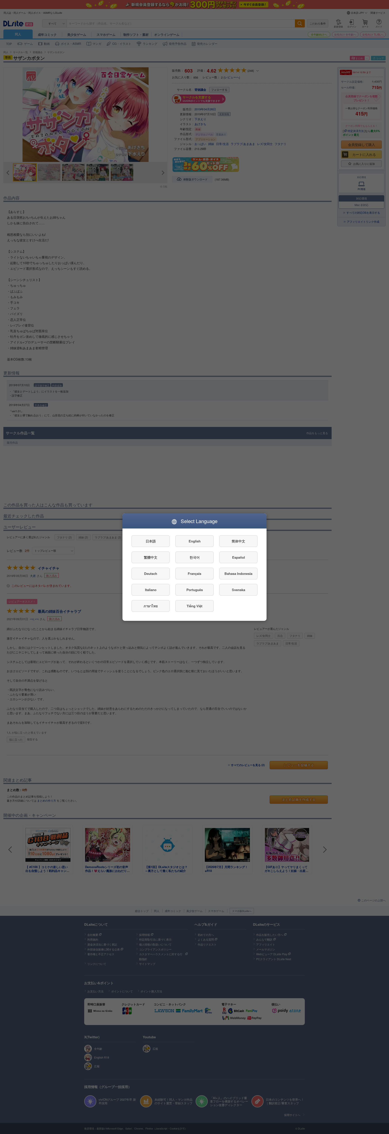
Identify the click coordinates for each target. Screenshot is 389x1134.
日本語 (151, 540)
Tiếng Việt (194, 605)
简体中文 (238, 540)
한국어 (195, 557)
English (195, 540)
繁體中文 (150, 557)
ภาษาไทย (151, 605)
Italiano (150, 589)
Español (238, 557)
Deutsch (150, 573)
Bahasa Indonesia (238, 573)
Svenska (238, 589)
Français (194, 573)
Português (194, 589)
